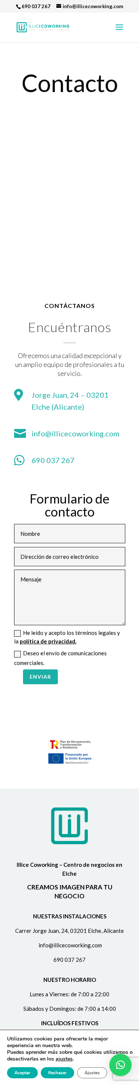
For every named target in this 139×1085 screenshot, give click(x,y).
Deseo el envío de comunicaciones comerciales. (60, 658)
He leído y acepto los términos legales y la (67, 637)
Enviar (40, 676)
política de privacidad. (48, 641)
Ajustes (92, 1073)
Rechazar (57, 1073)
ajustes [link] (64, 1058)
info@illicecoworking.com (75, 433)
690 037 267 (35, 6)
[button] (120, 1065)
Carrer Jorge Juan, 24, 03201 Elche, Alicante (69, 930)
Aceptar (22, 1073)
